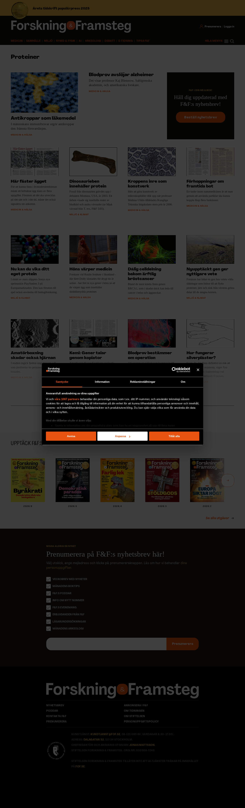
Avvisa (71, 436)
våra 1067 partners (67, 399)
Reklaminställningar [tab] (142, 381)
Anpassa (120, 436)
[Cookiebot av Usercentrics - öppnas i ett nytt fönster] (174, 370)
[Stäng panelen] (198, 370)
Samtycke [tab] (62, 381)
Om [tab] (183, 381)
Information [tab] (102, 381)
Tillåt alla (174, 436)
